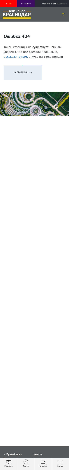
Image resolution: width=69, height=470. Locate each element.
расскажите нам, (16, 56)
